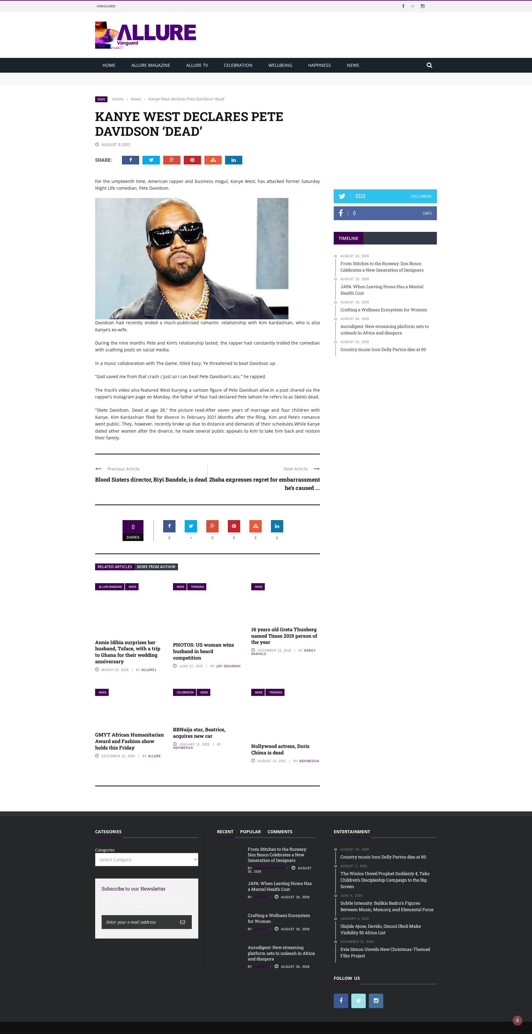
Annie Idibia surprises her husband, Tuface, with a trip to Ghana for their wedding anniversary (127, 651)
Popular (250, 831)
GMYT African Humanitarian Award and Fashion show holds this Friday (129, 741)
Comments (280, 831)
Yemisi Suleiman (268, 868)
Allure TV (197, 65)
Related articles (115, 566)
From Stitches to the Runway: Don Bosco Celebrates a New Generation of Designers (174, 75)
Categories (105, 850)
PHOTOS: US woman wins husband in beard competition (203, 651)
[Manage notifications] (517, 1020)
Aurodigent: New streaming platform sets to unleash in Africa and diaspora (281, 952)
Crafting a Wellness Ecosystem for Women (279, 918)
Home (109, 65)
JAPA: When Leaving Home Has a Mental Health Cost (145, 81)
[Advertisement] (385, 134)
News (353, 65)
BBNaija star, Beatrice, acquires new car (199, 732)
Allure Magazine (150, 65)
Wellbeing (280, 65)
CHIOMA (260, 897)
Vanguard (106, 6)
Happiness (319, 65)
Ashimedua (183, 747)
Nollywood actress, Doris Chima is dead (280, 749)
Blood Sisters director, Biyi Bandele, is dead (151, 479)
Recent (225, 831)
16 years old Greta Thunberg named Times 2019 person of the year (284, 635)
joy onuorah (228, 666)
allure (154, 756)
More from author (156, 566)
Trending (197, 587)
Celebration (238, 65)
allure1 (149, 670)
